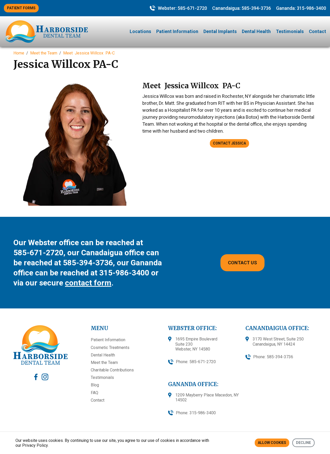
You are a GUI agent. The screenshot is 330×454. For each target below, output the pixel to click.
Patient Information (177, 31)
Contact (317, 31)
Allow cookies (272, 443)
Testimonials (290, 31)
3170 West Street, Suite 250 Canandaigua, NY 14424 (278, 341)
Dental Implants (220, 31)
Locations (140, 31)
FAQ (94, 392)
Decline (303, 443)
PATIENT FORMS (21, 8)
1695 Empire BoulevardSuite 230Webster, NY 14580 (196, 344)
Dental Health (256, 31)
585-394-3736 (256, 8)
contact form (88, 282)
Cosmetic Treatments (110, 347)
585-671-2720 (192, 8)
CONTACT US (242, 262)
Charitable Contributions (112, 370)
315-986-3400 (311, 8)
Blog (95, 385)
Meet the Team (104, 362)
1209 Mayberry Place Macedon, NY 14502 (207, 397)
